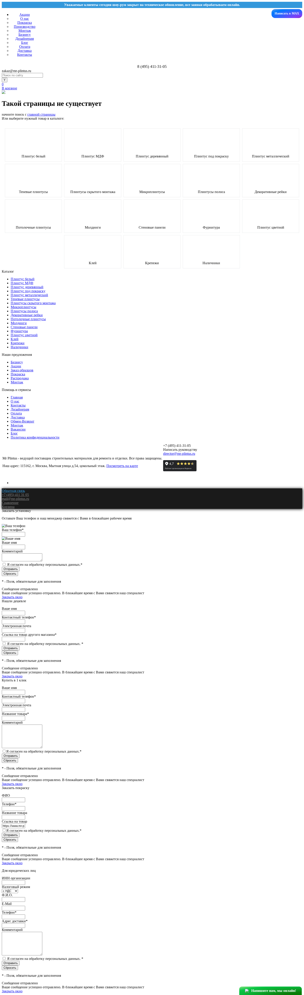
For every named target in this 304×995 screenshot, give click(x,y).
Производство (24, 26)
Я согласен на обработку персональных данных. (44, 564)
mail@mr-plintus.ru (15, 499)
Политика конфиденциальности (35, 437)
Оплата (24, 46)
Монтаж (24, 30)
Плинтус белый (33, 156)
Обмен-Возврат (22, 421)
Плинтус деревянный (152, 156)
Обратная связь (13, 491)
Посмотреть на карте (122, 466)
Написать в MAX (287, 13)
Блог (24, 42)
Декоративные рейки (271, 192)
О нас (24, 18)
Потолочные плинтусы (33, 227)
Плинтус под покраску (211, 156)
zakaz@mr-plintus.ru (16, 71)
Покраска (24, 22)
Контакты (24, 54)
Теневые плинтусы (33, 192)
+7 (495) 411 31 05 (15, 495)
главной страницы (41, 114)
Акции (24, 14)
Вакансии (18, 429)
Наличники (211, 263)
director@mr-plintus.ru (179, 453)
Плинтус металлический (270, 156)
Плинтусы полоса (211, 192)
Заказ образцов (22, 370)
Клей (93, 263)
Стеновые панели (152, 227)
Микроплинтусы (152, 192)
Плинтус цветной (270, 227)
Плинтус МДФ (92, 156)
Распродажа (20, 378)
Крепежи (152, 263)
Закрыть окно (12, 597)
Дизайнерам (24, 38)
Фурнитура (211, 227)
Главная (17, 397)
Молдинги (93, 227)
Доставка (25, 50)
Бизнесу (24, 34)
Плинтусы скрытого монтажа (92, 192)
